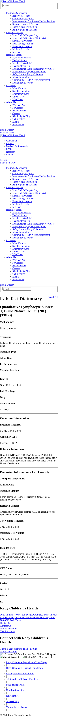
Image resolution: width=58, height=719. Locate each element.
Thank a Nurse (7, 631)
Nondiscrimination (15, 690)
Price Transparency (15, 684)
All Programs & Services (24, 29)
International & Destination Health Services (33, 21)
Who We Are (18, 105)
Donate (9, 154)
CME (9, 149)
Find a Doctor (7, 129)
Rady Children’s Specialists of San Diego (26, 662)
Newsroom (17, 107)
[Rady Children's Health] (12, 135)
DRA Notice (12, 696)
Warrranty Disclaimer (16, 707)
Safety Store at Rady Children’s (27, 74)
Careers (16, 113)
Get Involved (18, 119)
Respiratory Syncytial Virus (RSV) (29, 71)
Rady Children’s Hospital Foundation (24, 668)
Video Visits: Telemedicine (25, 27)
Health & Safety (14, 54)
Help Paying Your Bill (23, 43)
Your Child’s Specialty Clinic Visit (29, 38)
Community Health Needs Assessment (31, 80)
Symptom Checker (21, 57)
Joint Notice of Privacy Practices (22, 679)
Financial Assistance (22, 46)
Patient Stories (19, 110)
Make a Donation (8, 628)
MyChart (16, 52)
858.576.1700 (7, 132)
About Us (11, 102)
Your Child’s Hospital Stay (25, 35)
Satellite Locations (21, 91)
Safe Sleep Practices (22, 41)
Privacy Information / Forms (20, 673)
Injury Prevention (20, 77)
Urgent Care (18, 96)
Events (15, 121)
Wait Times (17, 99)
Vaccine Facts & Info (22, 63)
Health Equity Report (22, 82)
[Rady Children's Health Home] (12, 1)
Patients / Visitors (14, 32)
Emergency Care (20, 94)
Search (3, 160)
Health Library (19, 60)
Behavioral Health (21, 15)
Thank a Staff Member (11, 648)
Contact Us (11, 140)
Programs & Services (16, 13)
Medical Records (20, 49)
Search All (53, 297)
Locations (11, 85)
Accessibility (12, 701)
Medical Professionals (17, 146)
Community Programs (23, 18)
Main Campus (19, 88)
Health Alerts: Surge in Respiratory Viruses (33, 68)
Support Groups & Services (25, 24)
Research (10, 151)
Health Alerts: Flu (21, 66)
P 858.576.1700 (7, 162)
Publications (18, 124)
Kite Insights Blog (21, 116)
